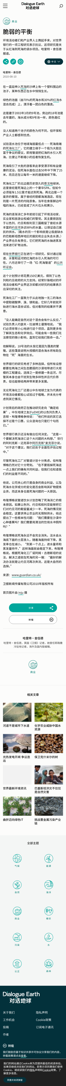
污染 (17, 944)
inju (20, 592)
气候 (17, 865)
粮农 (48, 918)
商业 (17, 918)
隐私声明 (42, 1012)
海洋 (48, 892)
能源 (48, 865)
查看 (23, 1055)
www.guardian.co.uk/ (26, 575)
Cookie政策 (43, 1019)
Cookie (47, 1070)
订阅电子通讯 (45, 1027)
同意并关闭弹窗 (15, 1079)
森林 (48, 971)
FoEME (34, 412)
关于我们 (9, 1012)
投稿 (6, 1027)
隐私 (32, 1070)
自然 (17, 892)
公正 (17, 971)
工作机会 (9, 1019)
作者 (6, 1034)
